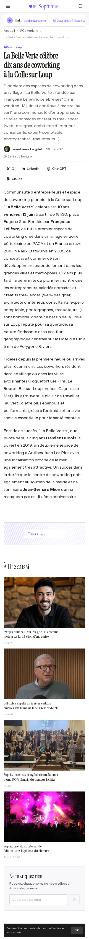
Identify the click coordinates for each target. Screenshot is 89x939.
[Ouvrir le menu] (8, 6)
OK (77, 930)
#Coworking (29, 31)
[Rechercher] (80, 6)
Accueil (9, 31)
